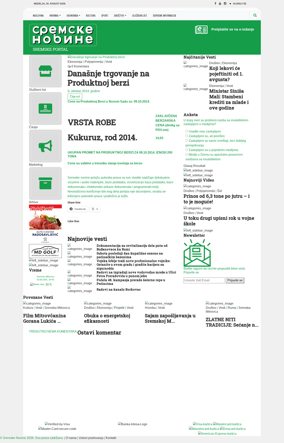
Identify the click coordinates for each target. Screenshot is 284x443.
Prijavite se (235, 280)
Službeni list (139, 15)
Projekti (119, 307)
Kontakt (111, 438)
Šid (219, 191)
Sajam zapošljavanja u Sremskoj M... (170, 318)
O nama (71, 438)
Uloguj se (239, 3)
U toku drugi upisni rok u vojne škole (219, 221)
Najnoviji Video (199, 179)
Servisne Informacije (164, 15)
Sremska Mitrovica (57, 307)
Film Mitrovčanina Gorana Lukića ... (44, 318)
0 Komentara (80, 66)
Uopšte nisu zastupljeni (205, 131)
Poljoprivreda (94, 61)
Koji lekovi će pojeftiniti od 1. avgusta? (226, 73)
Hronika (54, 15)
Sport (104, 15)
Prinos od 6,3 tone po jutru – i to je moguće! (217, 199)
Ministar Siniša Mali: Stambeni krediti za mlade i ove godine (229, 99)
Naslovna (38, 15)
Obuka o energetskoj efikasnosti (107, 318)
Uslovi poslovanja (91, 438)
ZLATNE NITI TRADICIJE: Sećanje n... (232, 322)
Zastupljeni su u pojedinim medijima (213, 150)
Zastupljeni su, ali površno (207, 136)
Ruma (232, 307)
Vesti (108, 61)
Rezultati (199, 165)
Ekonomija (72, 15)
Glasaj (188, 165)
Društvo (119, 15)
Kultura (90, 15)
